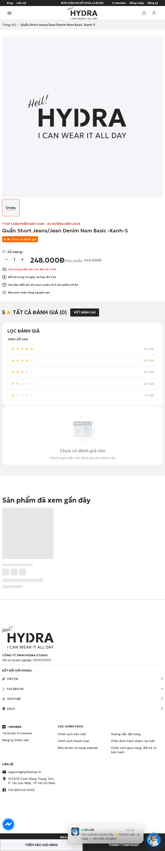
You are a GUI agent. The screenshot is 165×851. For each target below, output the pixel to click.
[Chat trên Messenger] (8, 824)
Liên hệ (21, 3)
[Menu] (9, 13)
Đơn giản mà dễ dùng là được (82, 3)
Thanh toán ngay (123, 845)
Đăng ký (153, 3)
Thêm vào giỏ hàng (41, 845)
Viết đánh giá (85, 312)
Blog (10, 3)
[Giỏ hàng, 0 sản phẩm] (144, 13)
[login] (154, 13)
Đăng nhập (137, 3)
